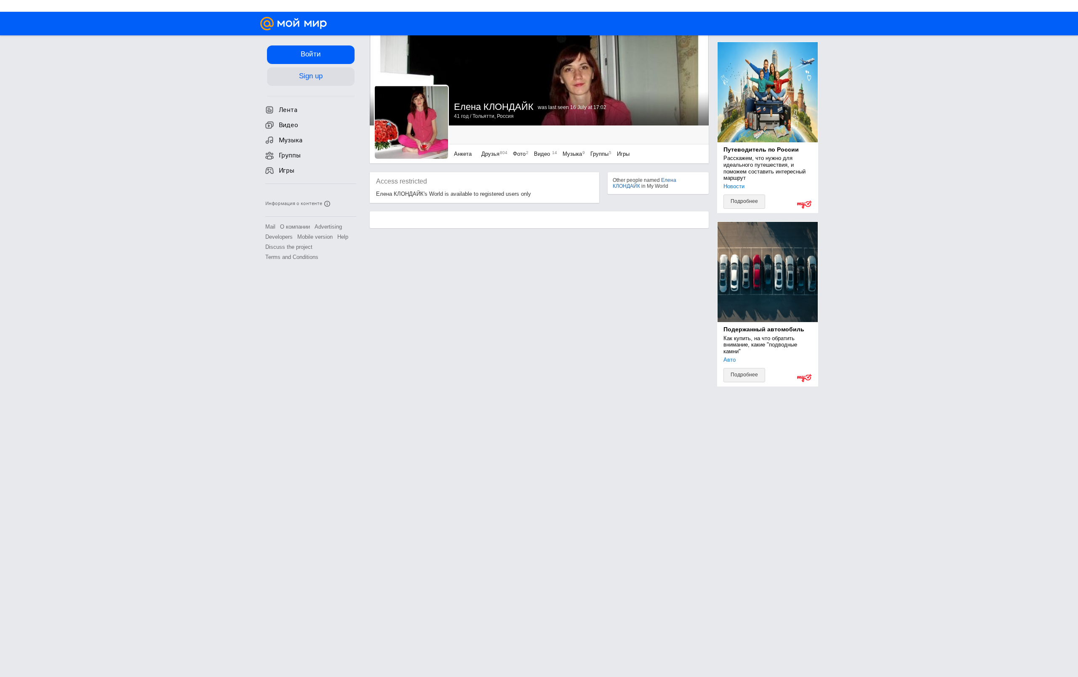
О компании (295, 227)
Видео (544, 154)
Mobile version (315, 237)
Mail (270, 227)
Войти (311, 54)
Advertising (328, 227)
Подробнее (744, 201)
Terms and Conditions (291, 257)
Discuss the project (288, 247)
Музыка (572, 154)
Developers (279, 237)
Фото (518, 154)
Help (342, 237)
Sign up (311, 76)
